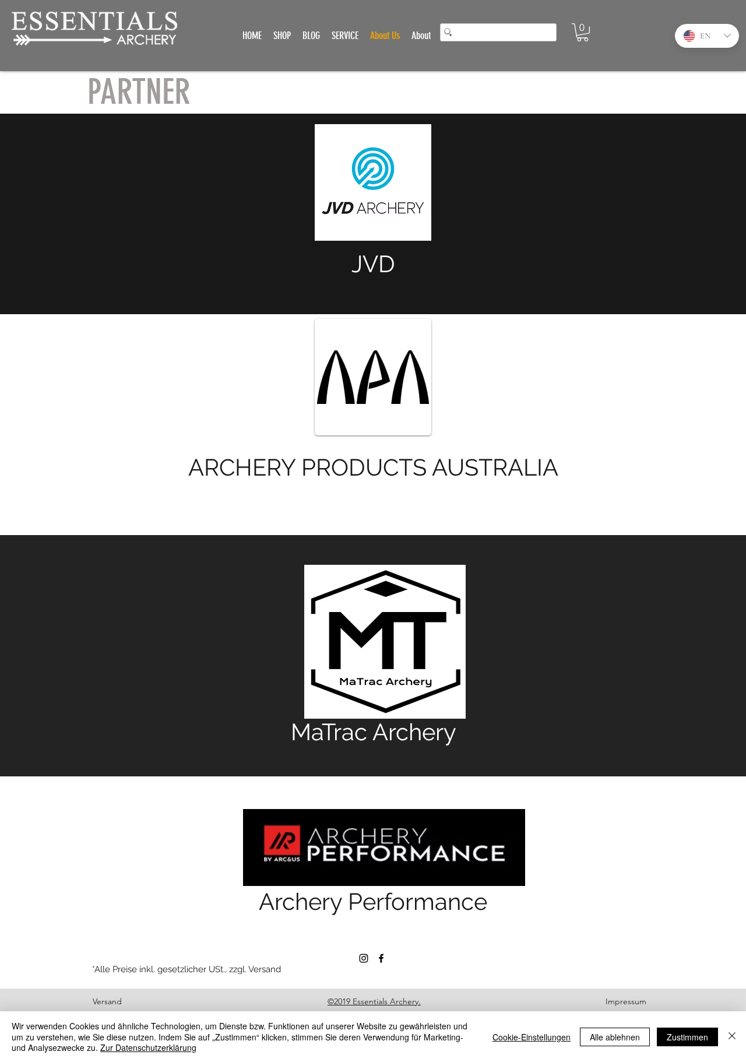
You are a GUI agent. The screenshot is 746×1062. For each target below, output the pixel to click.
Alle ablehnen (615, 1037)
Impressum (626, 1001)
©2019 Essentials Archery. (374, 1001)
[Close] (732, 1037)
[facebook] (381, 958)
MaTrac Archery (373, 731)
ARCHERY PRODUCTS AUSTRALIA (373, 467)
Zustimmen (687, 1037)
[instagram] (364, 958)
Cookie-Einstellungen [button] (531, 1037)
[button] (582, 32)
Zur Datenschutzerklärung (148, 1047)
